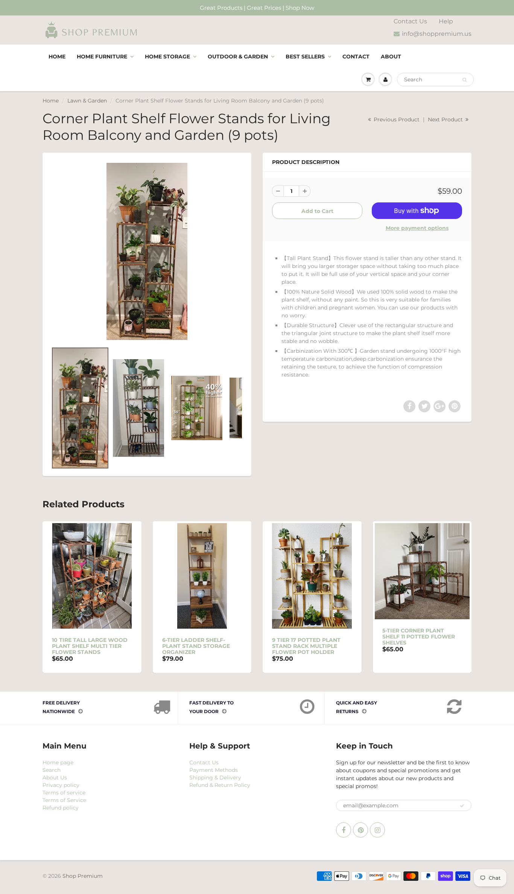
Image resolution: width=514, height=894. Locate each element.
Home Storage (167, 56)
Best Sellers (305, 56)
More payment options (417, 228)
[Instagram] (377, 829)
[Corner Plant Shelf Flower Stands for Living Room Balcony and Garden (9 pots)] (147, 251)
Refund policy (61, 807)
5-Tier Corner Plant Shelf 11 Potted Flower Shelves (418, 636)
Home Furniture (102, 56)
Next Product (446, 119)
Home (57, 56)
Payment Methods (213, 770)
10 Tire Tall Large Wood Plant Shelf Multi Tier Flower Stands (90, 646)
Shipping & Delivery (215, 777)
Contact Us (410, 21)
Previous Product (396, 119)
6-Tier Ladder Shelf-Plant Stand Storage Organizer (196, 646)
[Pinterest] (360, 829)
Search (52, 770)
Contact (356, 56)
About (391, 56)
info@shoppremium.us (436, 33)
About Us (55, 777)
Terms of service (64, 792)
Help (446, 21)
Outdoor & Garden (238, 56)
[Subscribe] (462, 806)
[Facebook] (343, 829)
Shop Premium (82, 876)
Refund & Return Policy (219, 785)
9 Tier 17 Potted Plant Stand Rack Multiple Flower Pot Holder (306, 646)
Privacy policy (61, 785)
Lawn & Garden (87, 100)
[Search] (464, 80)
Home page (58, 762)
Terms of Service (64, 800)
